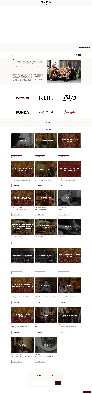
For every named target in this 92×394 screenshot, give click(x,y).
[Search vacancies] (79, 55)
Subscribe (58, 383)
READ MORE (16, 156)
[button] (22, 98)
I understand (87, 391)
